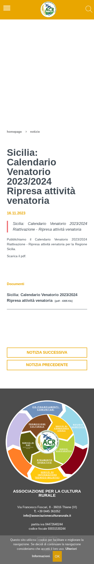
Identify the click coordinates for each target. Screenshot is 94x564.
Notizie (35, 131)
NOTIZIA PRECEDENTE (47, 365)
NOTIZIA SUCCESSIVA (47, 352)
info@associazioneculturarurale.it (47, 515)
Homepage (14, 131)
